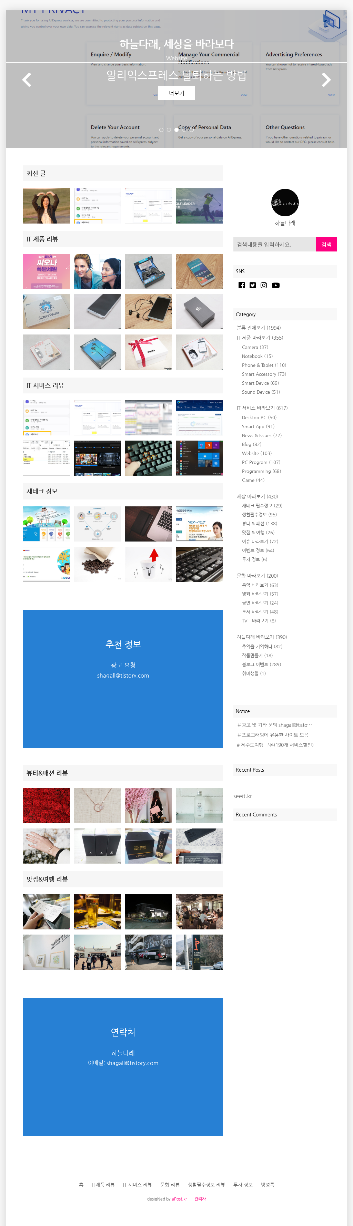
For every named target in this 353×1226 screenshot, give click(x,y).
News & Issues (262, 435)
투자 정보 (255, 559)
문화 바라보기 (257, 575)
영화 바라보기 (260, 593)
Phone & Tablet (264, 365)
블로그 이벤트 (261, 664)
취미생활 (254, 673)
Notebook (257, 356)
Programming (261, 471)
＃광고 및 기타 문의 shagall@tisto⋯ (274, 725)
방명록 (267, 1184)
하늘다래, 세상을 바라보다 (176, 44)
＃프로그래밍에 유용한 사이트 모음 (273, 735)
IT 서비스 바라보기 (262, 408)
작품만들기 (257, 655)
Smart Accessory (264, 374)
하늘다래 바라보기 (262, 637)
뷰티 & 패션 (260, 523)
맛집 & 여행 (258, 532)
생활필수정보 (259, 514)
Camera (255, 347)
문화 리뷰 (170, 1184)
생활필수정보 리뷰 (206, 1184)
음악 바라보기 (260, 585)
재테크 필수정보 (262, 505)
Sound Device (261, 391)
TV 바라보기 (259, 620)
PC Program (261, 462)
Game (253, 480)
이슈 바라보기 (260, 541)
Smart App (258, 426)
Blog (252, 444)
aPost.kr (179, 1198)
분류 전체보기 (259, 327)
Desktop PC (259, 417)
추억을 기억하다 (262, 646)
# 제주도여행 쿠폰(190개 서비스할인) (275, 745)
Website (257, 453)
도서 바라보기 (260, 611)
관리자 (200, 1198)
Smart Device (260, 382)
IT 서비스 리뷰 (137, 1184)
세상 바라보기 (257, 496)
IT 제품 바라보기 (260, 337)
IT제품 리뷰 (103, 1184)
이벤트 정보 (258, 550)
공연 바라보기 (260, 602)
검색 (326, 244)
